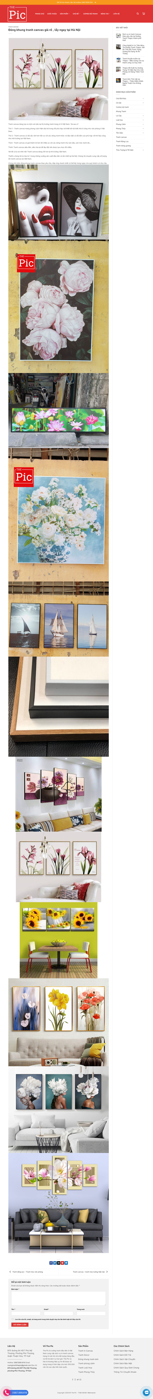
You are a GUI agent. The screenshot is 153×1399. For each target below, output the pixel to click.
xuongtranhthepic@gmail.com (19, 1365)
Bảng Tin (105, 14)
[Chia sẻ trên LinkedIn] (66, 1263)
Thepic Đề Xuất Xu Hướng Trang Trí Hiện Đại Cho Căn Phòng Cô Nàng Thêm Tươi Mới (133, 71)
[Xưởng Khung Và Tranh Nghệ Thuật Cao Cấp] (19, 14)
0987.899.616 (19, 1362)
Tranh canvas (121, 137)
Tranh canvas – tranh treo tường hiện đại (89, 1272)
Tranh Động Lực (122, 141)
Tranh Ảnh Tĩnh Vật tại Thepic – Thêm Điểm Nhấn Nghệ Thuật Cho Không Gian (133, 82)
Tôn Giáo (119, 133)
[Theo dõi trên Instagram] (75, 1380)
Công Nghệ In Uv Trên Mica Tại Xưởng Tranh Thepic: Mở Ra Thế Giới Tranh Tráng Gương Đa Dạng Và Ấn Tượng (134, 49)
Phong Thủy (121, 128)
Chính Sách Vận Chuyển (124, 1359)
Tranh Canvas (13, 27)
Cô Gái (118, 103)
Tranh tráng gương (123, 146)
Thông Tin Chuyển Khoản (125, 1372)
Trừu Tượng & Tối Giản (124, 150)
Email (46, 1309)
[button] (138, 13)
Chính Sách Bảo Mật (123, 1363)
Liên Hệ (116, 14)
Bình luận (15, 1289)
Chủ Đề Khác (121, 98)
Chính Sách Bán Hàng (124, 1351)
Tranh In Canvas (85, 1351)
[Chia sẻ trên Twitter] (55, 1263)
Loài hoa (119, 120)
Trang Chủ (39, 14)
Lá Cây (119, 116)
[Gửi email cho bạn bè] (58, 1263)
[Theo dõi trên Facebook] (73, 1380)
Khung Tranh (121, 111)
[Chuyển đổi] (143, 98)
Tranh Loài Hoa (85, 1367)
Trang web (81, 1309)
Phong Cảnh (121, 124)
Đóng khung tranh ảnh (88, 1359)
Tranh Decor (84, 1355)
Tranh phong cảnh (86, 1363)
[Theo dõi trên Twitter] (78, 1380)
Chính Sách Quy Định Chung (126, 1367)
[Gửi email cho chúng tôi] (80, 1380)
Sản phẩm (64, 14)
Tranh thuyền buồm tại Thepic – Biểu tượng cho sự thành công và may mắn (133, 61)
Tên (13, 1309)
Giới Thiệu (52, 14)
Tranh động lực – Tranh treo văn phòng (27, 1272)
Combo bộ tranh (90, 14)
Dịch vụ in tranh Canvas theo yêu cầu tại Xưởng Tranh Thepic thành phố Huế (132, 37)
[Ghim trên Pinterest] (62, 1263)
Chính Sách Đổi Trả (123, 1355)
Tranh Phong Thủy (86, 1372)
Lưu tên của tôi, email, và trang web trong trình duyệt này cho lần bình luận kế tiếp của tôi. (48, 1319)
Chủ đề (76, 14)
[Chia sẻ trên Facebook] (51, 1263)
